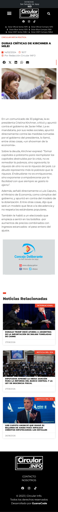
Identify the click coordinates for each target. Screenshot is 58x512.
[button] (9, 13)
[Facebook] (23, 488)
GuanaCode (39, 503)
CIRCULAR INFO (9, 37)
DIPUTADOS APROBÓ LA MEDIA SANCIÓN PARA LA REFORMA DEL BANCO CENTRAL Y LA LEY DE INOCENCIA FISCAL (29, 381)
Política (22, 37)
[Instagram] (29, 488)
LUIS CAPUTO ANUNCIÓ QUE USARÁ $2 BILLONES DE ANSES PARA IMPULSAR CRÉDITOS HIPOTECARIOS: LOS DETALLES (26, 427)
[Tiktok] (35, 488)
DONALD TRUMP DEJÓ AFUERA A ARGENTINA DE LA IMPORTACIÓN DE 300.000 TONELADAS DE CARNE (28, 334)
